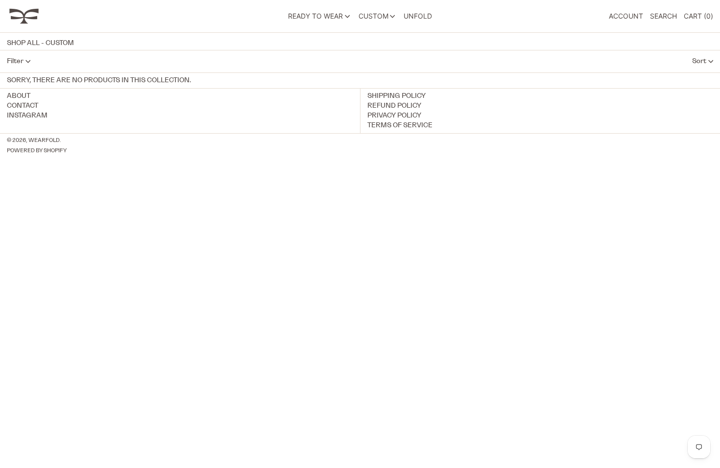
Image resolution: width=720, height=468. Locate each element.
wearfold (44, 140)
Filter (15, 61)
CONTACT (22, 105)
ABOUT (18, 96)
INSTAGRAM (27, 115)
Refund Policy (394, 105)
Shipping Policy (396, 96)
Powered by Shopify (37, 150)
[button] (663, 16)
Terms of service (399, 125)
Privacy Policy (394, 115)
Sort (699, 61)
